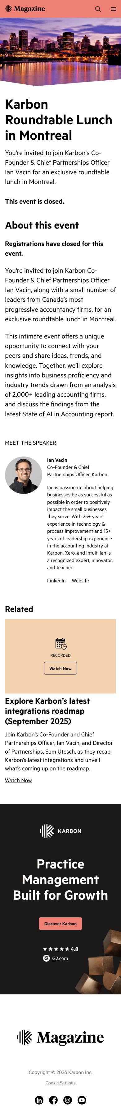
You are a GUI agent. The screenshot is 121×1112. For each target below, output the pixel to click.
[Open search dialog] (98, 9)
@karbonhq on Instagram (67, 1100)
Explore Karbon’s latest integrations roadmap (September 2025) (47, 711)
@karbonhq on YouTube (82, 1100)
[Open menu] (113, 9)
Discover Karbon (60, 923)
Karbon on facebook (53, 1100)
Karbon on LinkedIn (39, 1100)
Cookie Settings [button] (60, 1082)
